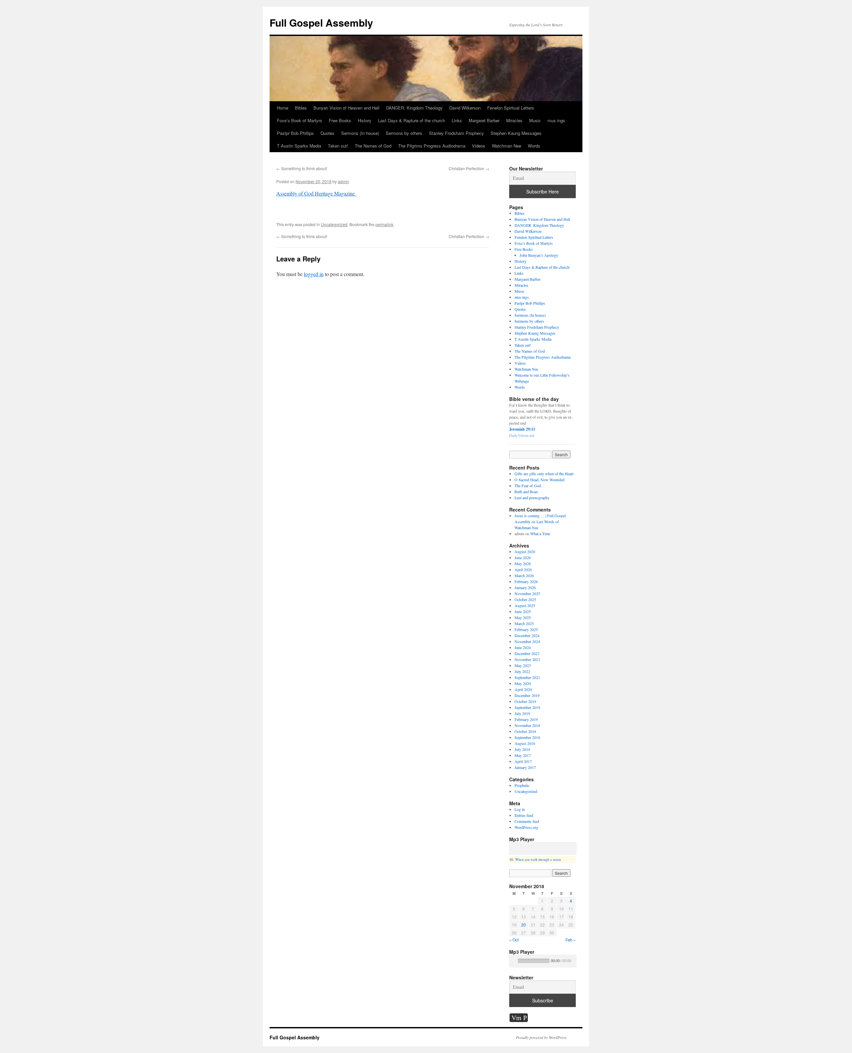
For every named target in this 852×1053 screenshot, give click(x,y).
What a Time (540, 533)
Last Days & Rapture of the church (411, 120)
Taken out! (338, 146)
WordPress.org (526, 827)
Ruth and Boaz (526, 491)
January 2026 (525, 587)
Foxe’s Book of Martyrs (299, 120)
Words (534, 146)
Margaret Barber (484, 120)
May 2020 (523, 683)
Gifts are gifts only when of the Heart (544, 473)
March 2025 (524, 623)
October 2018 (525, 731)
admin (343, 181)
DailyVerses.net (521, 435)
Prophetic (522, 785)
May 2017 (523, 755)
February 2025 (526, 629)
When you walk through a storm (538, 859)
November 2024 (527, 641)
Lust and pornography (532, 497)
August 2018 (525, 743)
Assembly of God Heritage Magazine (316, 193)
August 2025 (525, 605)
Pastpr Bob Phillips (295, 133)
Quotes (327, 133)
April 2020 (523, 689)
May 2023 (523, 665)
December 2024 (527, 635)
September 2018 (527, 737)
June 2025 (523, 611)
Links (457, 120)
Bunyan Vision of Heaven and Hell (346, 108)
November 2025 (527, 593)
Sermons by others (404, 133)
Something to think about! (301, 168)
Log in (520, 809)
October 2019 (525, 701)
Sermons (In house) (360, 133)
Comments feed (527, 821)
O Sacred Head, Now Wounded (539, 479)
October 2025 (525, 599)
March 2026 (524, 575)
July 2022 (522, 671)
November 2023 (527, 659)
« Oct (514, 939)
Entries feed (524, 815)
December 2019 (527, 695)
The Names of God (373, 146)
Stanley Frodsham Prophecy (456, 133)
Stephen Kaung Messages (516, 133)
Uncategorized (334, 224)
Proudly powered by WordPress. (541, 1037)
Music (535, 120)
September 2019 (527, 707)
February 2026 (526, 581)
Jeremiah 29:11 (522, 429)
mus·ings (556, 120)
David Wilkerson (465, 108)
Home (282, 108)
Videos (478, 146)
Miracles (514, 120)
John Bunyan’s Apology (539, 255)
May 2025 (523, 617)
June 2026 (523, 557)
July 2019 (522, 713)
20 (523, 924)
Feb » (570, 939)
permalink (384, 224)
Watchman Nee (506, 146)
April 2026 (523, 569)
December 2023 (527, 653)
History (364, 120)
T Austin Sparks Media (299, 146)
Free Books (340, 120)
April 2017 (523, 761)
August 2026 (525, 551)
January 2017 (525, 767)
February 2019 (526, 719)
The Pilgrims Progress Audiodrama (431, 146)
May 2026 (523, 563)
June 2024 (523, 647)
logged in (313, 273)
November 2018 (527, 725)
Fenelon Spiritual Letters (510, 108)
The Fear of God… (530, 485)
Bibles (301, 108)
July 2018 (522, 749)
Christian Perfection (469, 168)
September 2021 (527, 677)
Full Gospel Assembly (321, 22)
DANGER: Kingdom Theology (414, 108)
